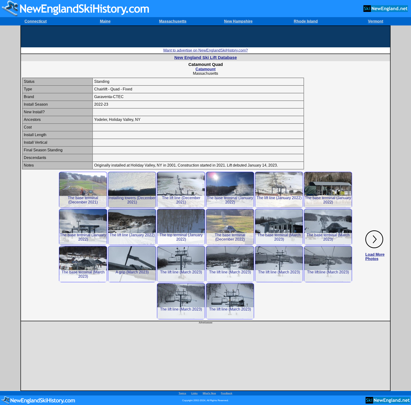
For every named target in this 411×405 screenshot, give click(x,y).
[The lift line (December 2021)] (181, 190)
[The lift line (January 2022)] (279, 190)
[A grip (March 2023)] (132, 264)
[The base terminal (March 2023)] (279, 227)
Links (194, 393)
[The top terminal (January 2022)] (181, 227)
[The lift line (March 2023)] (181, 264)
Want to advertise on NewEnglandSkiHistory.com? (205, 50)
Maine (105, 21)
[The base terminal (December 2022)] (230, 227)
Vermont (375, 21)
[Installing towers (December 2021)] (132, 190)
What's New (209, 393)
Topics (182, 393)
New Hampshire (238, 21)
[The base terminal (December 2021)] (83, 190)
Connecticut (35, 21)
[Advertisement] (205, 36)
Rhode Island (306, 21)
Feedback (226, 393)
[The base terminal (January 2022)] (230, 190)
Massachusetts (172, 21)
